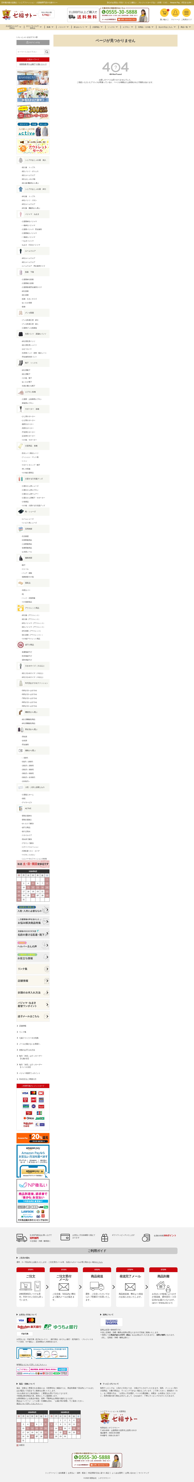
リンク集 (22, 1032)
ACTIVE (28, 808)
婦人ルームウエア (28, 175)
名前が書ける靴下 (28, 386)
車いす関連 (26, 469)
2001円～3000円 (28, 770)
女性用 (24, 741)
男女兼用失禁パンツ (29, 357)
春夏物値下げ (27, 652)
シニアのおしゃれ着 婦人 (35, 160)
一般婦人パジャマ (28, 237)
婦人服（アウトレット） (31, 619)
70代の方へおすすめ (29, 698)
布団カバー (26, 590)
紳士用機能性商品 (28, 723)
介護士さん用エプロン (30, 490)
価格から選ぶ (30, 750)
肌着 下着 (29, 272)
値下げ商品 (29, 645)
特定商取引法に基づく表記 (98, 1473)
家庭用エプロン (28, 403)
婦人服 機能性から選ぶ (30, 183)
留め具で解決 (27, 839)
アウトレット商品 (32, 608)
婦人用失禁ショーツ (29, 345)
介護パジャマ (41, 64)
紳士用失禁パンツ (28, 341)
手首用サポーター (28, 432)
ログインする (34, 42)
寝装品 (27, 583)
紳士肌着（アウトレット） (32, 631)
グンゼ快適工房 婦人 (30, 324)
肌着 (48, 27)
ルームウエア (30, 251)
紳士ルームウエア (28, 204)
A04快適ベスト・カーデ (30, 851)
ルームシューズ (28, 519)
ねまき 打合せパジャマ (31, 245)
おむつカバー (27, 349)
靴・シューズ (30, 511)
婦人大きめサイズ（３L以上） (33, 673)
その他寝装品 (27, 602)
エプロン (126, 27)
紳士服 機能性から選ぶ (31, 208)
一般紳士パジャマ (28, 225)
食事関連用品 (27, 548)
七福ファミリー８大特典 (28, 1038)
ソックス (111, 27)
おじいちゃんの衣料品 (32, 27)
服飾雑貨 (28, 558)
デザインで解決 (28, 843)
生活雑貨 (25, 536)
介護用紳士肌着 (28, 279)
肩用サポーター (28, 428)
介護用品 (95, 27)
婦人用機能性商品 (28, 719)
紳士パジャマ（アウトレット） (33, 623)
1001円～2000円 (28, 766)
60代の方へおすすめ (29, 694)
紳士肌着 (25, 291)
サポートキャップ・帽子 (31, 465)
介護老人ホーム (28, 795)
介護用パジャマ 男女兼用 (32, 229)
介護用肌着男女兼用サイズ (32, 287)
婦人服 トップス (28, 167)
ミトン (24, 461)
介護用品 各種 (31, 446)
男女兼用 (25, 745)
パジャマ (61, 27)
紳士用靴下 (26, 370)
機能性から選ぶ (31, 712)
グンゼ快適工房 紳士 (30, 320)
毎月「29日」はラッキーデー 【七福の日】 (30, 1057)
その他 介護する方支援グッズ (33, 506)
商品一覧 (184, 27)
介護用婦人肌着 (28, 283)
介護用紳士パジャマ (29, 221)
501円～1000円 (27, 762)
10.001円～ (26, 781)
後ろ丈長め (26, 831)
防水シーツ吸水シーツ (30, 453)
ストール (25, 569)
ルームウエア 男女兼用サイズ (33, 266)
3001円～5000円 (28, 773)
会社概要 (61, 1473)
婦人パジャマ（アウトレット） (33, 627)
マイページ (175, 19)
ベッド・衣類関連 (28, 598)
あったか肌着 (27, 303)
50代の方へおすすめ (29, 690)
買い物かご (164, 19)
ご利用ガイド (186, 19)
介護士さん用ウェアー (30, 494)
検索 (46, 51)
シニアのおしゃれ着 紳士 (35, 189)
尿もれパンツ (79, 27)
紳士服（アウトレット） (31, 615)
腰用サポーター (28, 424)
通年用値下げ (27, 660)
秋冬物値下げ (27, 656)
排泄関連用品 (27, 540)
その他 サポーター (29, 440)
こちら (100, 1262)
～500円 (25, 758)
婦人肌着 (25, 295)
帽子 (23, 565)
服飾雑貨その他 (28, 577)
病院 (23, 798)
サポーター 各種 (32, 409)
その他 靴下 (27, 378)
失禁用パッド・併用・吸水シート (34, 353)
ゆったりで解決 (28, 824)
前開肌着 (22, 64)
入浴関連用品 (27, 544)
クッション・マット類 (30, 457)
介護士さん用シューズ (30, 486)
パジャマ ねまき (32, 214)
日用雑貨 (28, 529)
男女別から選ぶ (31, 729)
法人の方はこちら (165, 27)
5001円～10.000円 (28, 777)
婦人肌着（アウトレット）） (32, 635)
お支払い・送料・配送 (77, 1473)
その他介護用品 (28, 473)
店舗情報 (22, 1026)
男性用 (24, 737)
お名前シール (27, 552)
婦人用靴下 (26, 374)
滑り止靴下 (31, 64)
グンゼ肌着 (29, 313)
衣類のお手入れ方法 (27, 1050)
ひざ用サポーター (28, 420)
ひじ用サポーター (28, 416)
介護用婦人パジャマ (29, 233)
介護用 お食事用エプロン (32, 399)
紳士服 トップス (28, 196)
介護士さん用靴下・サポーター (33, 498)
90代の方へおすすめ (29, 706)
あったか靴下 (27, 382)
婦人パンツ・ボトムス (30, 171)
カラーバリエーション (30, 847)
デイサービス (27, 802)
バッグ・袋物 (27, 573)
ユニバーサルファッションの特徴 (34, 859)
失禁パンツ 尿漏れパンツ (35, 334)
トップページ (50, 1473)
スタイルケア (27, 835)
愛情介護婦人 (27, 820)
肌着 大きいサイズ (29, 299)
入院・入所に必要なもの (34, 787)
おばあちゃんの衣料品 (12, 27)
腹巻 (23, 307)
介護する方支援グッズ (34, 479)
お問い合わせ (130, 1473)
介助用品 (25, 502)
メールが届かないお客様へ (29, 1044)
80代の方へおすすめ (29, 702)
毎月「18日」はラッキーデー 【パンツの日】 (30, 1066)
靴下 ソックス (31, 363)
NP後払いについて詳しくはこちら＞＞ (31, 1364)
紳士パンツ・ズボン (29, 200)
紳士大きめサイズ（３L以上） (33, 677)
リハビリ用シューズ (29, 523)
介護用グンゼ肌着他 (29, 328)
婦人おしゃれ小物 (28, 179)
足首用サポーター (28, 436)
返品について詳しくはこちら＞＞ (29, 1404)
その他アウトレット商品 (31, 639)
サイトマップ (143, 1473)
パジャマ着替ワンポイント (29, 1073)
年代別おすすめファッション (36, 683)
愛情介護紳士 (27, 816)
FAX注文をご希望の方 (27, 1079)
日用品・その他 (144, 27)
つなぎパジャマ (28, 241)
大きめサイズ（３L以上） (35, 666)
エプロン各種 (30, 392)
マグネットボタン (28, 855)
